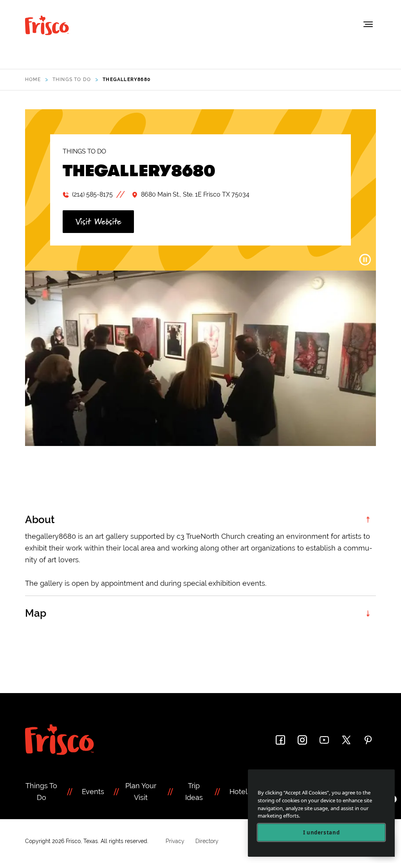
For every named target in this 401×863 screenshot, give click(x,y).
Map (35, 613)
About (40, 519)
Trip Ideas (194, 792)
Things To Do (41, 792)
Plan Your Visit (140, 792)
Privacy (175, 841)
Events (93, 791)
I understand (321, 832)
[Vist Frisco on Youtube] (324, 740)
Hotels (240, 791)
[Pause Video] (365, 259)
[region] (321, 813)
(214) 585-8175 (92, 194)
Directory (207, 841)
